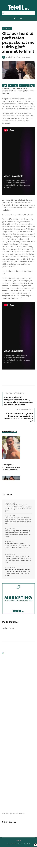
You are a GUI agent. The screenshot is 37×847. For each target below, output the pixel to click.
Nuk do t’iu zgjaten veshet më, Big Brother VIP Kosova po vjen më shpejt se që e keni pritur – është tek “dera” (18, 534)
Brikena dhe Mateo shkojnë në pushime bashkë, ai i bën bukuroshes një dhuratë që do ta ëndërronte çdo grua (18, 508)
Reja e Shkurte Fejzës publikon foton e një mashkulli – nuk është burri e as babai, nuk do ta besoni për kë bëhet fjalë (18, 521)
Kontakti (18, 840)
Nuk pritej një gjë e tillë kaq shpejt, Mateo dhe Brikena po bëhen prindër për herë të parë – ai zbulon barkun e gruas (18, 559)
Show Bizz (7, 28)
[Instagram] (26, 85)
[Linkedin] (15, 85)
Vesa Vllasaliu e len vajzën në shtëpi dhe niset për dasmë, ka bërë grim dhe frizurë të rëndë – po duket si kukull (18, 572)
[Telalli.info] (18, 8)
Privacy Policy (12, 844)
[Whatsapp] (21, 85)
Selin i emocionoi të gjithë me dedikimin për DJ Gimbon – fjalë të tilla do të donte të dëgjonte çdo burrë (17, 546)
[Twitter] (10, 85)
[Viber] (32, 85)
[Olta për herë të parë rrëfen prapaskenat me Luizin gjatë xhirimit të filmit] (18, 70)
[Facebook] (4, 85)
